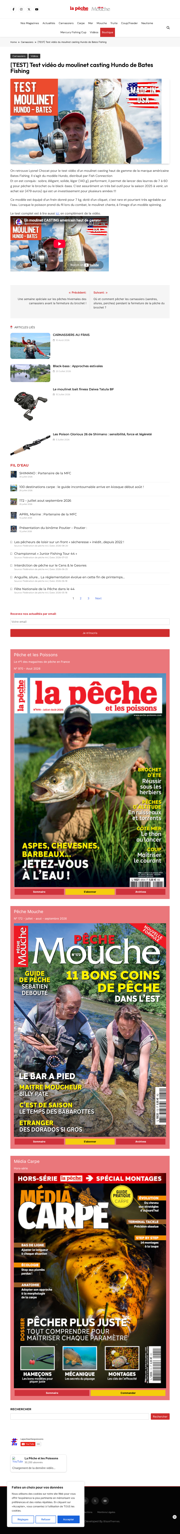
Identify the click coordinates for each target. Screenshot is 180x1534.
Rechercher (20, 1409)
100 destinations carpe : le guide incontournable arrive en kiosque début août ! (81, 487)
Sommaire (39, 891)
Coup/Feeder (129, 23)
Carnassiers (66, 23)
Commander (128, 1392)
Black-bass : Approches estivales (78, 366)
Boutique (107, 32)
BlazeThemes (111, 1521)
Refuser (45, 1519)
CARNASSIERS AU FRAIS (71, 335)
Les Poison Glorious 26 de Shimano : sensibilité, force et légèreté (102, 434)
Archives (140, 891)
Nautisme (147, 23)
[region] (45, 1504)
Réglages (23, 1519)
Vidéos (94, 32)
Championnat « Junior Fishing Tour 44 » (45, 554)
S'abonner (90, 891)
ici (57, 213)
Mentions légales (106, 1512)
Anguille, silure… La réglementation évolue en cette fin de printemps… (69, 577)
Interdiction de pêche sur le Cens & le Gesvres (50, 565)
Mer (90, 23)
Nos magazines (30, 23)
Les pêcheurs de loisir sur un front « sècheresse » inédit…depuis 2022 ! (69, 542)
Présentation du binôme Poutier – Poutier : (53, 528)
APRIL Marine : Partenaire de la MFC (48, 514)
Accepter (68, 1519)
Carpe (81, 23)
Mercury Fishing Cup (73, 32)
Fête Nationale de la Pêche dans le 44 (44, 589)
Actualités (49, 23)
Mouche (102, 23)
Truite (114, 23)
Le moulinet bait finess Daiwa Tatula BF (83, 389)
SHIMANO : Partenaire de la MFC (45, 473)
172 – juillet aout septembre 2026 (45, 501)
